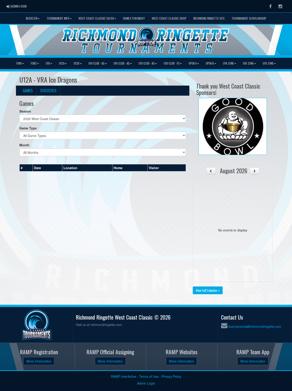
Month (24, 145)
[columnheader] (26, 167)
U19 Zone (268, 63)
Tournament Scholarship (249, 18)
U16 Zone (248, 63)
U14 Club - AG (96, 63)
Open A (193, 63)
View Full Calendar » (208, 290)
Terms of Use (149, 376)
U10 (48, 63)
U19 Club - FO (172, 63)
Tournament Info (58, 18)
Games (28, 90)
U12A (62, 63)
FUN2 (34, 63)
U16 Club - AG (122, 63)
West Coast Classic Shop (169, 18)
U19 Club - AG (147, 63)
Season (25, 111)
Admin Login (146, 383)
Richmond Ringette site (209, 18)
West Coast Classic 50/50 (96, 18)
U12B (76, 63)
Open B (210, 63)
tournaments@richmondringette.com (254, 326)
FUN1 (19, 63)
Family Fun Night (134, 18)
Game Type (28, 128)
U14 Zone (228, 63)
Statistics (48, 90)
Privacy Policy (171, 376)
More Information (38, 361)
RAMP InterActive (123, 376)
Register (31, 18)
